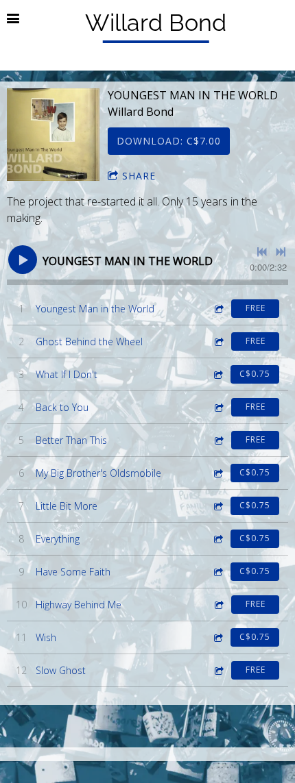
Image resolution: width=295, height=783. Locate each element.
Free (256, 308)
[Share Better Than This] (218, 440)
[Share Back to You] (218, 407)
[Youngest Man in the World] (53, 134)
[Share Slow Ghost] (218, 670)
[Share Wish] (217, 637)
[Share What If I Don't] (217, 374)
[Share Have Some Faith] (217, 571)
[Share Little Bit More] (217, 505)
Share (139, 175)
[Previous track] (262, 252)
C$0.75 (254, 374)
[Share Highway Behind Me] (218, 604)
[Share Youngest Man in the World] (218, 308)
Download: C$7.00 (169, 140)
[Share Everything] (217, 538)
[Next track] (280, 252)
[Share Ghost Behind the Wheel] (218, 341)
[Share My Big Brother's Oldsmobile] (217, 473)
